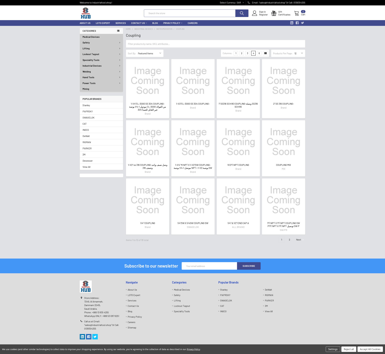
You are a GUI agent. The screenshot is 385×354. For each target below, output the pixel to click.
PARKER (87, 148)
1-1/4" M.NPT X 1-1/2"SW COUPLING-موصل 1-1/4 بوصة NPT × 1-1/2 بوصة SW (193, 166)
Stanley (86, 105)
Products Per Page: (283, 53)
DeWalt (86, 136)
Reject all (349, 349)
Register (263, 14)
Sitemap (132, 327)
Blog (155, 23)
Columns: (227, 53)
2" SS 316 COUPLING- (283, 103)
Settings (333, 349)
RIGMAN (87, 142)
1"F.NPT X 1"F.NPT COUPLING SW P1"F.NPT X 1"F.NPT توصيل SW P (283, 224)
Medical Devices (91, 36)
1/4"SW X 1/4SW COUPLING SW (192, 223)
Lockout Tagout (91, 54)
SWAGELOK (88, 117)
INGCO (86, 129)
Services (121, 23)
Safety (86, 42)
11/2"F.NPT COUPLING (238, 164)
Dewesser (88, 160)
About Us (85, 23)
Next (299, 239)
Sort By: (132, 53)
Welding (87, 71)
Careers (192, 23)
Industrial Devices (92, 65)
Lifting (86, 48)
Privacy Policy (171, 23)
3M (84, 154)
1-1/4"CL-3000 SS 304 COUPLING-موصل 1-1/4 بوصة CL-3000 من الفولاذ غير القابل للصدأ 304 (147, 106)
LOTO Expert (103, 23)
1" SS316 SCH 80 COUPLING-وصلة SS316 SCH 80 (238, 105)
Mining (86, 88)
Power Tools (89, 83)
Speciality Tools (91, 60)
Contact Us (138, 23)
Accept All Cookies (370, 349)
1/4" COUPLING (147, 223)
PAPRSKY (88, 111)
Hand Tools (88, 77)
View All (86, 166)
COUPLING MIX (283, 164)
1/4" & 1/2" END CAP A (238, 223)
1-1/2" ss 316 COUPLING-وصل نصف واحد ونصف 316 (147, 166)
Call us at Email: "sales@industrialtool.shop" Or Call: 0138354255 (101, 325)
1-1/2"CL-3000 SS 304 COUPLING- (193, 103)
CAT (85, 123)
